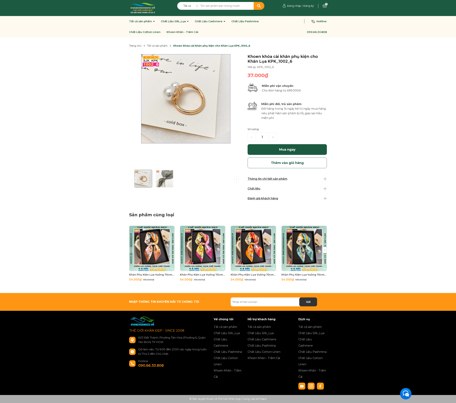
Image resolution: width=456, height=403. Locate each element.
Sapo (263, 399)
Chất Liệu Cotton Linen (144, 32)
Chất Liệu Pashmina (245, 21)
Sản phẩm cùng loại (151, 214)
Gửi (308, 301)
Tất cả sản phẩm (141, 21)
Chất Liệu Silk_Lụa (173, 21)
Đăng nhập (294, 5)
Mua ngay (287, 149)
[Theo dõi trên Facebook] (320, 386)
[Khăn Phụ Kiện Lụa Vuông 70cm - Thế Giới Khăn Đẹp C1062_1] (304, 248)
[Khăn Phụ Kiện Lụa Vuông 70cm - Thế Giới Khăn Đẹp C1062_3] (202, 248)
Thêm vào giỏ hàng (154, 268)
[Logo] (142, 7)
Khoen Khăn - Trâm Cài (182, 32)
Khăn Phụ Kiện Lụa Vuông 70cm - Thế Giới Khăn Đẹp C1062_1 (304, 274)
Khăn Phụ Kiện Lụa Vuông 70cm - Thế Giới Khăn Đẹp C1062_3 (202, 274)
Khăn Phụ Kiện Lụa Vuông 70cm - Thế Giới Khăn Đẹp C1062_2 (253, 274)
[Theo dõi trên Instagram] (311, 386)
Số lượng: (253, 129)
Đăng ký (308, 5)
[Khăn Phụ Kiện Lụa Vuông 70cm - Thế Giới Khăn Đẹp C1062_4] (152, 248)
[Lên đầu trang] (449, 396)
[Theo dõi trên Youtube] (302, 386)
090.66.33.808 (317, 32)
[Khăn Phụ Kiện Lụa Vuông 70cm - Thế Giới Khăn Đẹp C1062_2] (253, 248)
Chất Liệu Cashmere (209, 21)
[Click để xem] (185, 98)
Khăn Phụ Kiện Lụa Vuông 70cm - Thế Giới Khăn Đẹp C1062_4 (152, 274)
